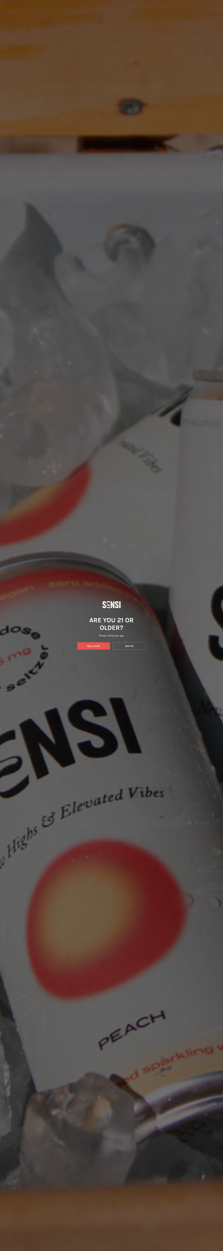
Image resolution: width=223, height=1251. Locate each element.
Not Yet (129, 646)
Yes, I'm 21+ (93, 646)
